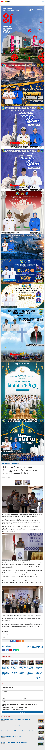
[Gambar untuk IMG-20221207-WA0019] (18, 482)
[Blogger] (20, 641)
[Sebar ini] (3, 650)
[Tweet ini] (7, 650)
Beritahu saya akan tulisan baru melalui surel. (13, 709)
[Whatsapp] (17, 650)
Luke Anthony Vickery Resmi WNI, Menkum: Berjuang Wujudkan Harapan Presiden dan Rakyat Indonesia (30, 671)
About (12, 747)
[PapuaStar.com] (5, 1)
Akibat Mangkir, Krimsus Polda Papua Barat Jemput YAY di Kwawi (11, 645)
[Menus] (43, 1)
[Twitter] (14, 641)
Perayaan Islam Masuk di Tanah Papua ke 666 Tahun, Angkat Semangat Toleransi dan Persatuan (22, 670)
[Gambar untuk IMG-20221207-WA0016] (26, 482)
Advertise (16, 747)
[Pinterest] (17, 641)
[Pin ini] (10, 650)
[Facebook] (11, 641)
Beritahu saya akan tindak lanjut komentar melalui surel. (15, 707)
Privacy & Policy (21, 747)
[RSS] (23, 641)
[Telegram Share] (14, 650)
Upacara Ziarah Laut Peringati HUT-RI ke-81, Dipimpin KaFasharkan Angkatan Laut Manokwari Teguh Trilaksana (14, 671)
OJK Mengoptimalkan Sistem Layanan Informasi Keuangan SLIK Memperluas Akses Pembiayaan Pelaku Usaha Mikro (39, 672)
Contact (27, 747)
